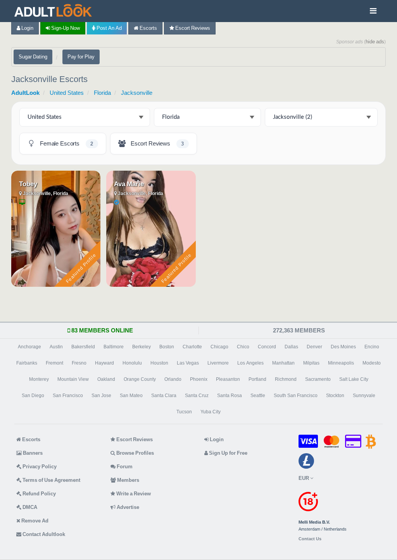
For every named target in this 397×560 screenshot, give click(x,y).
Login (26, 28)
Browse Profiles (134, 453)
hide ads (375, 41)
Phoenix (198, 379)
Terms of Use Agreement (50, 480)
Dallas (291, 346)
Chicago (219, 346)
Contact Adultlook (43, 534)
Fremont (54, 363)
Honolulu (132, 363)
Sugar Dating (33, 56)
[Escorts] (55, 11)
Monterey (39, 379)
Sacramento (318, 379)
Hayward (104, 363)
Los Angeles (250, 363)
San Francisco (68, 395)
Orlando (172, 379)
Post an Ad (108, 28)
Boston (166, 346)
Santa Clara (163, 395)
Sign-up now (65, 28)
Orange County (140, 379)
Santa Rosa (229, 395)
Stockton (335, 395)
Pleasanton (228, 379)
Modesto (371, 363)
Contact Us (310, 539)
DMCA (29, 507)
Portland (257, 379)
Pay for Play (81, 56)
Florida (102, 93)
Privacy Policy (39, 466)
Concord (267, 346)
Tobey (28, 184)
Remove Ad (34, 520)
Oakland (106, 379)
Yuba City (210, 411)
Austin (56, 346)
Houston (159, 363)
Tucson (184, 411)
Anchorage (29, 346)
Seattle (257, 395)
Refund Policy (38, 493)
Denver (314, 346)
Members (127, 480)
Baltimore (114, 346)
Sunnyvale (364, 395)
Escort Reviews (192, 28)
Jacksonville (136, 93)
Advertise (127, 507)
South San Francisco (296, 395)
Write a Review (133, 493)
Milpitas (311, 363)
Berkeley (141, 346)
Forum (124, 466)
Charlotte (192, 346)
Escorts (147, 28)
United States (67, 93)
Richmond (286, 379)
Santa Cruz (197, 395)
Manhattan (283, 363)
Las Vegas (188, 363)
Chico (243, 346)
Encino (371, 346)
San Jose (101, 395)
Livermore (218, 363)
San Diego (33, 395)
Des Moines (343, 346)
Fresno (79, 363)
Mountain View (73, 379)
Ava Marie (129, 184)
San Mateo (131, 395)
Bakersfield (83, 346)
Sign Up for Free (227, 453)
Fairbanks (26, 363)
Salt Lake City (353, 379)
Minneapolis (341, 363)
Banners (32, 453)
